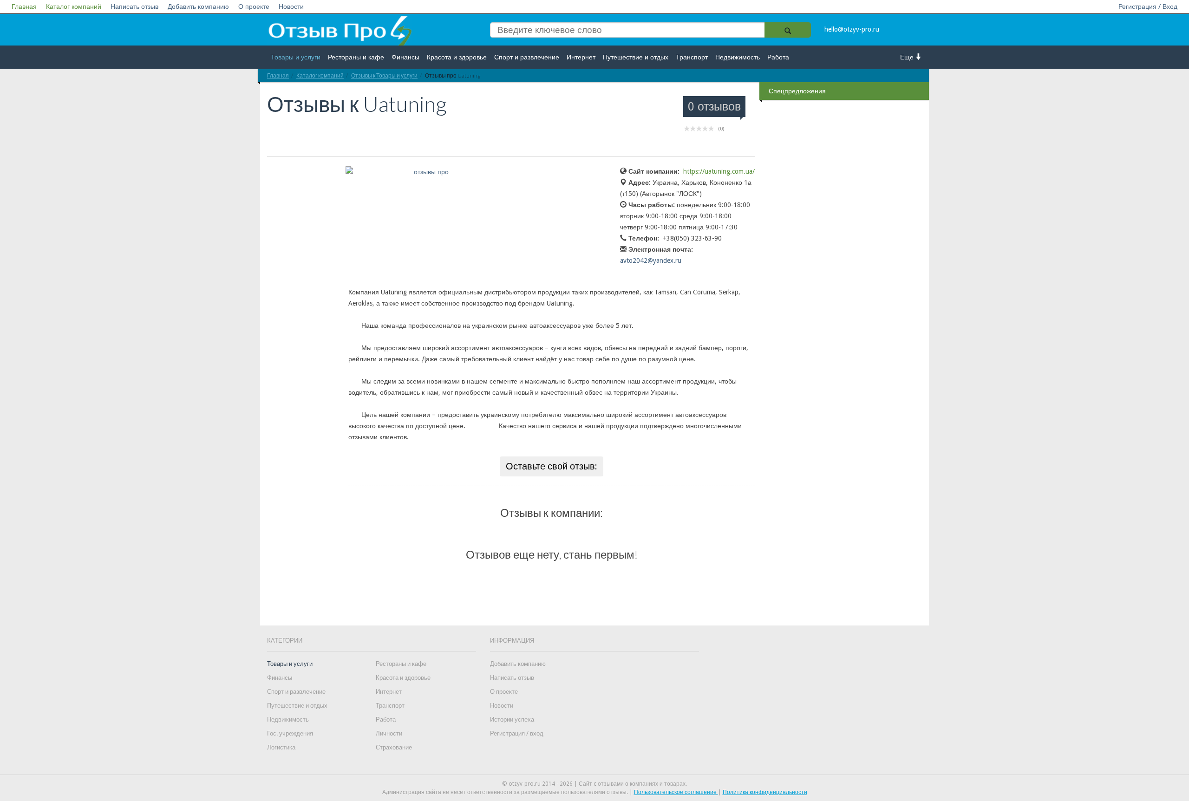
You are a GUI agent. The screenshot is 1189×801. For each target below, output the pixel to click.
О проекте (253, 6)
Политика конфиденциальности (765, 792)
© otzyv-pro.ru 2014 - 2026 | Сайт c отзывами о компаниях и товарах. (594, 784)
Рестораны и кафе (356, 57)
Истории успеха (512, 719)
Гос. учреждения (290, 733)
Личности (389, 733)
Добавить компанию (198, 6)
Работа (778, 57)
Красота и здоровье (457, 57)
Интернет (581, 57)
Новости (291, 6)
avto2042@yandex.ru (650, 260)
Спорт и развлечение (526, 57)
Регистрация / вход (516, 733)
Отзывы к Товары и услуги (384, 75)
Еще (907, 57)
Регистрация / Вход (1147, 6)
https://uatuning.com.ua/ (719, 171)
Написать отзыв (134, 6)
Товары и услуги (295, 57)
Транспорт (692, 57)
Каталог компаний (73, 6)
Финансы (405, 57)
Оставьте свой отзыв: (551, 466)
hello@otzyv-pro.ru (851, 29)
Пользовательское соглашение (676, 792)
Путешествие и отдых (635, 57)
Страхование (394, 747)
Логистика (281, 747)
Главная (24, 6)
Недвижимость (737, 57)
